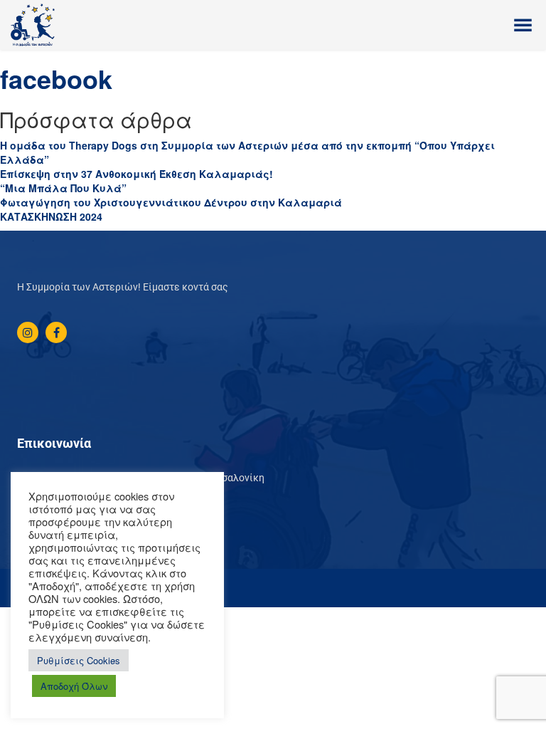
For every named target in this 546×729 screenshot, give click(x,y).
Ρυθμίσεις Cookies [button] (78, 660)
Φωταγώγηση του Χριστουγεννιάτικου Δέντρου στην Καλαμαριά (171, 202)
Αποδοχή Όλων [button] (74, 686)
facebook (56, 78)
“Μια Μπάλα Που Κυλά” (63, 188)
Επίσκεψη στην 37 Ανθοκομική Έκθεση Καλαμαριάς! (136, 174)
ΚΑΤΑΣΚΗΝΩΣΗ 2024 (51, 216)
